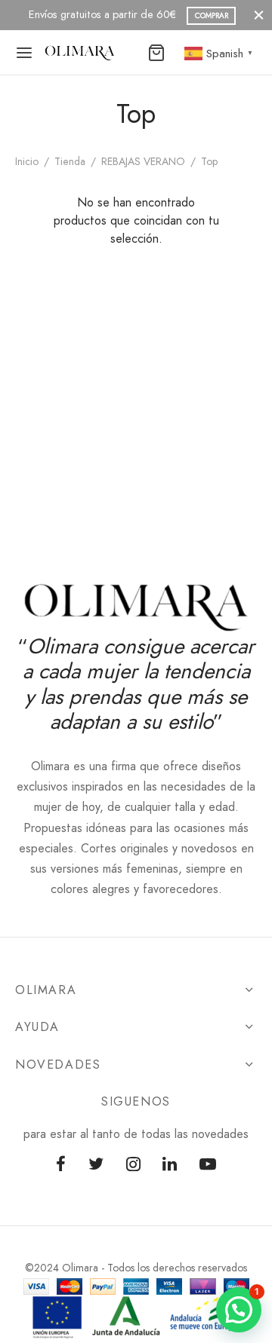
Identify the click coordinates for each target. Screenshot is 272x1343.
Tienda (69, 161)
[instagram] (133, 1165)
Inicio (27, 161)
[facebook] (60, 1165)
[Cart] (156, 53)
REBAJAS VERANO (143, 161)
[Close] (258, 14)
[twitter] (96, 1165)
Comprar (142, 15)
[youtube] (208, 1165)
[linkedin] (169, 1165)
